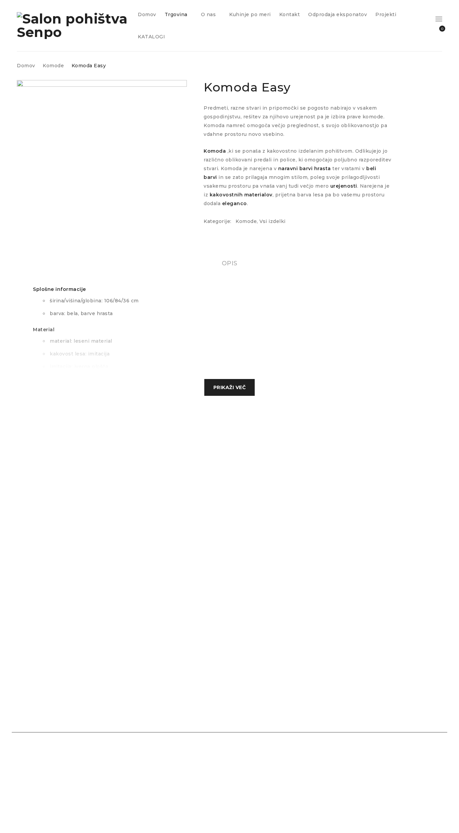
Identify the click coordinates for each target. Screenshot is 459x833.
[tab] (230, 263)
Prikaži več (229, 387)
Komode (53, 66)
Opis (230, 263)
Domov (26, 66)
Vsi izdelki (272, 221)
